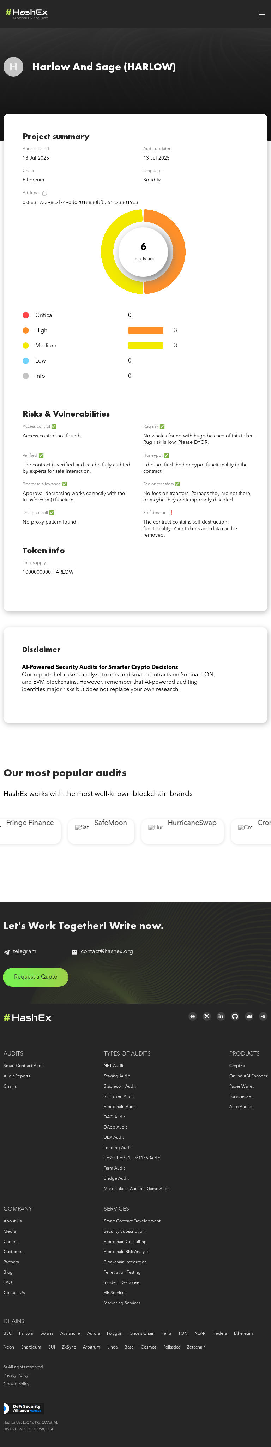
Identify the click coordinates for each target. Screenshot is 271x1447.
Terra (166, 1334)
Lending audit (118, 1148)
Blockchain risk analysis (126, 1252)
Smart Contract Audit (24, 1066)
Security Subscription (124, 1232)
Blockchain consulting (125, 1242)
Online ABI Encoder (248, 1076)
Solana (47, 1334)
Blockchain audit (120, 1107)
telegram (24, 952)
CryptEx (237, 1066)
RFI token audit (119, 1097)
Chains (10, 1086)
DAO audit (114, 1117)
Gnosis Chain (142, 1334)
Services (116, 1209)
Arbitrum (91, 1347)
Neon (9, 1347)
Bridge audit (116, 1179)
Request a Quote (35, 977)
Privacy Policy (16, 1376)
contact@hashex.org (107, 952)
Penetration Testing (122, 1272)
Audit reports (17, 1076)
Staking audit (117, 1076)
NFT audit (114, 1066)
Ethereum (243, 1334)
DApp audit (115, 1127)
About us (13, 1221)
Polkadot (171, 1347)
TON (182, 1334)
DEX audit (114, 1138)
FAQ (8, 1283)
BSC (8, 1334)
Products (244, 1054)
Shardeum (31, 1347)
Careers (11, 1242)
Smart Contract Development (132, 1221)
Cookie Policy (16, 1384)
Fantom (26, 1334)
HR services (115, 1293)
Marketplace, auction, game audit (137, 1189)
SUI (51, 1347)
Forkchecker (241, 1097)
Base (129, 1347)
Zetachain (196, 1347)
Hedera (219, 1334)
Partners (11, 1262)
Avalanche (70, 1334)
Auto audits (240, 1107)
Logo (27, 14)
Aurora (93, 1334)
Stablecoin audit (120, 1086)
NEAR (199, 1334)
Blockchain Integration (125, 1262)
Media (10, 1232)
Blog (8, 1272)
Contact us (14, 1293)
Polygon (114, 1334)
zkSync (69, 1347)
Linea (112, 1347)
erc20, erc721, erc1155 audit (132, 1158)
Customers (14, 1252)
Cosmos (148, 1347)
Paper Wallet (241, 1086)
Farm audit (114, 1168)
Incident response (121, 1283)
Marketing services (122, 1303)
